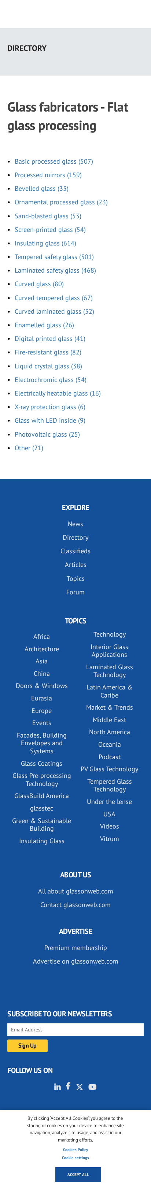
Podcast (110, 757)
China (42, 673)
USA (109, 814)
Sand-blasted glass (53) (48, 216)
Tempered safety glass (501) (54, 256)
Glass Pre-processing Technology (41, 779)
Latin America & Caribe (109, 691)
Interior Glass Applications (109, 650)
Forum (75, 592)
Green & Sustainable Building (41, 824)
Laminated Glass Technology (109, 671)
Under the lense (109, 801)
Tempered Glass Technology (109, 785)
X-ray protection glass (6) (50, 407)
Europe (42, 710)
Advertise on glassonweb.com (75, 961)
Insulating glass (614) (45, 243)
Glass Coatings (41, 763)
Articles (75, 564)
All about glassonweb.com (75, 891)
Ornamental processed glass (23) (61, 202)
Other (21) (29, 448)
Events (41, 722)
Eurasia (41, 698)
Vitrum (109, 838)
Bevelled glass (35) (42, 188)
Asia (42, 661)
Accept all (78, 1174)
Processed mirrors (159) (48, 175)
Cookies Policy (75, 1149)
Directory (75, 537)
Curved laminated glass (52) (54, 311)
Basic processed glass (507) (54, 161)
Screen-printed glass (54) (50, 229)
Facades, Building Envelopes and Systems (42, 743)
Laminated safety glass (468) (55, 270)
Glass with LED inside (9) (50, 420)
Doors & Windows (42, 685)
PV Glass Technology (109, 769)
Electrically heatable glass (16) (58, 393)
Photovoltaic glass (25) (47, 434)
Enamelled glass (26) (44, 325)
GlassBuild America (41, 795)
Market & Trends (109, 707)
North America (109, 732)
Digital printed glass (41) (50, 338)
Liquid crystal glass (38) (48, 366)
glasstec (41, 808)
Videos (109, 826)
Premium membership (75, 947)
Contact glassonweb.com (75, 904)
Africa (41, 636)
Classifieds (75, 551)
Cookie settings (75, 1157)
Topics (76, 578)
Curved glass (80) (39, 284)
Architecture (42, 649)
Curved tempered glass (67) (54, 298)
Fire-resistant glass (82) (48, 352)
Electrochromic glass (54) (50, 379)
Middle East (109, 720)
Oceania (109, 744)
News (75, 524)
